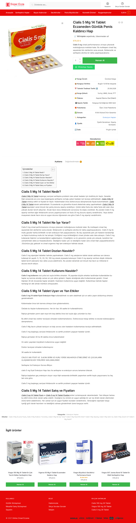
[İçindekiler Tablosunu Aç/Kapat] (52, 169)
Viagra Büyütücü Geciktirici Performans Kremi (83, 474)
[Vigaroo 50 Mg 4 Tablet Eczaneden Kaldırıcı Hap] (52, 452)
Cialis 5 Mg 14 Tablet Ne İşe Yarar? (37, 175)
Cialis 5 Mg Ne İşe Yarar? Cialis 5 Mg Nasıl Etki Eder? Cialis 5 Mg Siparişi (73, 417)
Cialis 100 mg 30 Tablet (101, 503)
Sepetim (9, 510)
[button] (62, 23)
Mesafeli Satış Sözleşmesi (16, 506)
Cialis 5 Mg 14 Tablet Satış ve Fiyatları (38, 185)
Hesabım (108, 6)
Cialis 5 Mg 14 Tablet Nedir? (34, 172)
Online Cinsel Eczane (20, 518)
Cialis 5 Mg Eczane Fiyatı (17, 417)
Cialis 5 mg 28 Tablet (100, 510)
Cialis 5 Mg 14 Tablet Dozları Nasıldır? (38, 177)
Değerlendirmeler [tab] (72, 161)
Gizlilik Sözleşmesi (13, 503)
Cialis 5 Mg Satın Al (106, 417)
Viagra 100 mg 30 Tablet (101, 506)
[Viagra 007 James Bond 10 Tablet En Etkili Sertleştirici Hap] (115, 452)
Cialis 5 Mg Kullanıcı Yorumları (37, 417)
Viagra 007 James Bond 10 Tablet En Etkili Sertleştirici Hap (116, 474)
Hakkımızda (53, 503)
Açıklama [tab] (58, 161)
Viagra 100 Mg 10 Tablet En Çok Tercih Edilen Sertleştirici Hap (20, 474)
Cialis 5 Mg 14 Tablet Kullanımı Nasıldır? (39, 180)
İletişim (51, 510)
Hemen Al (100, 60)
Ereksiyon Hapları (109, 117)
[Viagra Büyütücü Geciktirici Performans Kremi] (83, 452)
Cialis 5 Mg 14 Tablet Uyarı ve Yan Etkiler (39, 183)
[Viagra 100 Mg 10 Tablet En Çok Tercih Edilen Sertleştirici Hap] (20, 452)
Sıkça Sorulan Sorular (122, 6)
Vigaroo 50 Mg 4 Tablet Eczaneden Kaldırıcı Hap (51, 474)
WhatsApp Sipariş (85, 67)
